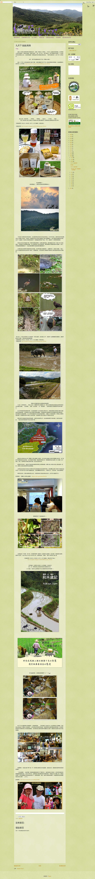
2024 (71, 138)
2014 (71, 155)
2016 (71, 152)
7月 (72, 176)
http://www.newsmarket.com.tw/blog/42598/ (30, 779)
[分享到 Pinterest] (24, 816)
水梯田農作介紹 (26, 37)
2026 (71, 134)
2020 (71, 146)
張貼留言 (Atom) (20, 868)
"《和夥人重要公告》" (72, 50)
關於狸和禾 (17, 37)
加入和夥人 (35, 37)
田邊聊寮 (58, 37)
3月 (72, 183)
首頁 (40, 866)
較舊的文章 (62, 866)
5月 (72, 180)
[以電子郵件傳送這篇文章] (19, 816)
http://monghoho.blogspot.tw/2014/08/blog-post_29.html (33, 126)
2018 (71, 150)
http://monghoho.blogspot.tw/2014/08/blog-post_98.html (37, 63)
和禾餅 (72, 164)
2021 (71, 144)
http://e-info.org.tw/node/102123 (39, 476)
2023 (71, 140)
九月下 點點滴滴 (74, 163)
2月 (72, 185)
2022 (71, 142)
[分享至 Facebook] (23, 816)
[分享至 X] (21, 816)
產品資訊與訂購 (67, 37)
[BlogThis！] (20, 816)
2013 (71, 188)
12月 (72, 157)
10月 (72, 161)
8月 (72, 174)
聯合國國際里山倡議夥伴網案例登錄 (74, 126)
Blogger (49, 876)
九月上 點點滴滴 (74, 166)
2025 (71, 136)
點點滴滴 (20, 818)
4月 (72, 182)
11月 (72, 159)
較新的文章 (17, 866)
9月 (72, 172)
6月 (72, 178)
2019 (71, 148)
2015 (71, 153)
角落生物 (41, 37)
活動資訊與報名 (50, 37)
